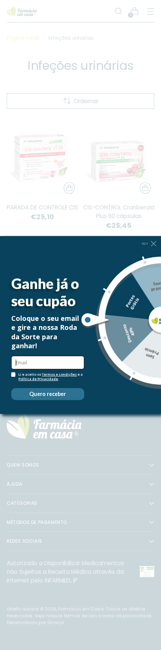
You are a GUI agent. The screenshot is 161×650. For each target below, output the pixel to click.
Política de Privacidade (38, 378)
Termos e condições (59, 374)
